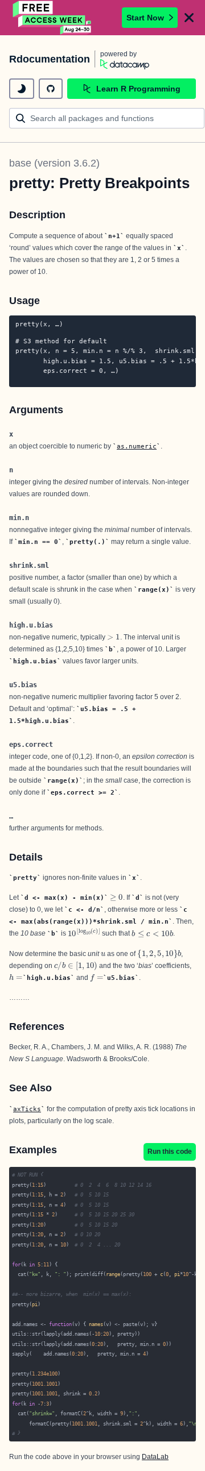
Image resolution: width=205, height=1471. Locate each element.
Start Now (145, 17)
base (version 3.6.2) (54, 163)
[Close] (189, 17)
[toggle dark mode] (21, 88)
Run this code (169, 1152)
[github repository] (51, 88)
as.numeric (137, 446)
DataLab (155, 1457)
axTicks (27, 1109)
